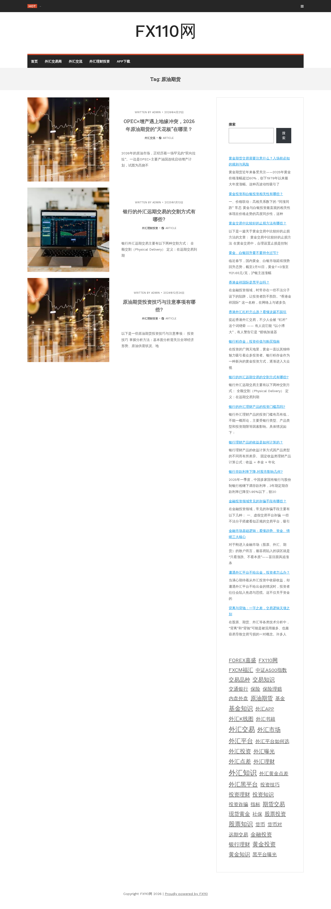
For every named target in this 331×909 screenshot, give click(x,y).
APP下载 (123, 61)
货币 (260, 824)
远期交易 (238, 835)
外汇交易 (242, 729)
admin (156, 112)
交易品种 (239, 680)
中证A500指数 (271, 670)
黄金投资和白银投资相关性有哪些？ (256, 194)
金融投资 (261, 834)
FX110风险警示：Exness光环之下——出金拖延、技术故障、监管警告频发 (95, 6)
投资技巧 (270, 785)
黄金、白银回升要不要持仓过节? (253, 253)
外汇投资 (240, 751)
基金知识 (241, 708)
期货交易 (274, 804)
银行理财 (239, 844)
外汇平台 (241, 740)
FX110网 (166, 31)
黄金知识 (239, 854)
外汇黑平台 (243, 784)
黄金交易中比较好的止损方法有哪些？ (257, 223)
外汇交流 (75, 61)
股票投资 (275, 814)
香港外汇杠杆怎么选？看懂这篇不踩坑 (257, 312)
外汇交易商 (53, 61)
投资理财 (239, 794)
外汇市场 (269, 729)
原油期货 (262, 698)
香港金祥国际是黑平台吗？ (249, 282)
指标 (255, 804)
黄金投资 (264, 844)
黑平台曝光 (264, 854)
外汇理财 (264, 762)
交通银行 (238, 689)
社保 (257, 814)
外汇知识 (243, 773)
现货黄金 (239, 814)
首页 (34, 61)
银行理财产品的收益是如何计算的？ (256, 442)
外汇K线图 (241, 719)
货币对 (275, 824)
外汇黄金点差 (273, 773)
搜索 (232, 124)
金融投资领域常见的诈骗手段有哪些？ (257, 501)
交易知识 (263, 679)
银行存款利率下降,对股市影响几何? (256, 472)
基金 (280, 698)
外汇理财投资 (99, 61)
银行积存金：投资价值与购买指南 (254, 341)
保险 (255, 689)
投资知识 (263, 794)
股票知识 (241, 824)
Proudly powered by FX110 (186, 894)
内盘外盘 (238, 698)
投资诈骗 (238, 804)
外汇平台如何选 (272, 741)
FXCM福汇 (241, 670)
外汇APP (264, 709)
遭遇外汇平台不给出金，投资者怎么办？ (259, 572)
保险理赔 (272, 689)
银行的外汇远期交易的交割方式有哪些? (259, 377)
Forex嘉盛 (242, 660)
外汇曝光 (264, 751)
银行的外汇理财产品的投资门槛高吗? (257, 407)
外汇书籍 (265, 719)
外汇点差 (240, 761)
